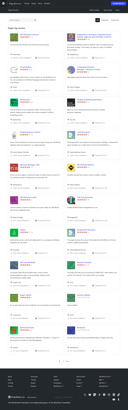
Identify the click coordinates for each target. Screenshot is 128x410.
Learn (55, 376)
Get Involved (80, 376)
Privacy (10, 386)
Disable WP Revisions (86, 230)
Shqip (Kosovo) (31, 397)
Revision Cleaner (84, 262)
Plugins (33, 383)
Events (78, 380)
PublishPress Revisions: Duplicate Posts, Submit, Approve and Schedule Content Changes (94, 36)
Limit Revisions (83, 132)
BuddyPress (104, 386)
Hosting (10, 383)
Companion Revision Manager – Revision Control (88, 68)
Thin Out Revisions (85, 197)
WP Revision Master (85, 165)
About (10, 376)
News (10, 380)
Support (56, 380)
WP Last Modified (27, 262)
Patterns (33, 386)
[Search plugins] (35, 20)
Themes (33, 380)
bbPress (102, 383)
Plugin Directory (13, 10)
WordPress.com (105, 376)
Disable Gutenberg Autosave (89, 100)
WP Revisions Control (29, 35)
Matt (101, 380)
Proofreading (25, 67)
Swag (79, 386)
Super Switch (25, 295)
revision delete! (83, 295)
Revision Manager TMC (30, 165)
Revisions (81, 328)
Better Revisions (27, 328)
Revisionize (25, 100)
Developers (57, 383)
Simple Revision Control (30, 132)
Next (67, 361)
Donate (79, 383)
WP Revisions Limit (28, 197)
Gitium (23, 230)
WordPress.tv (59, 386)
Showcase (34, 376)
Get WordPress (118, 3)
